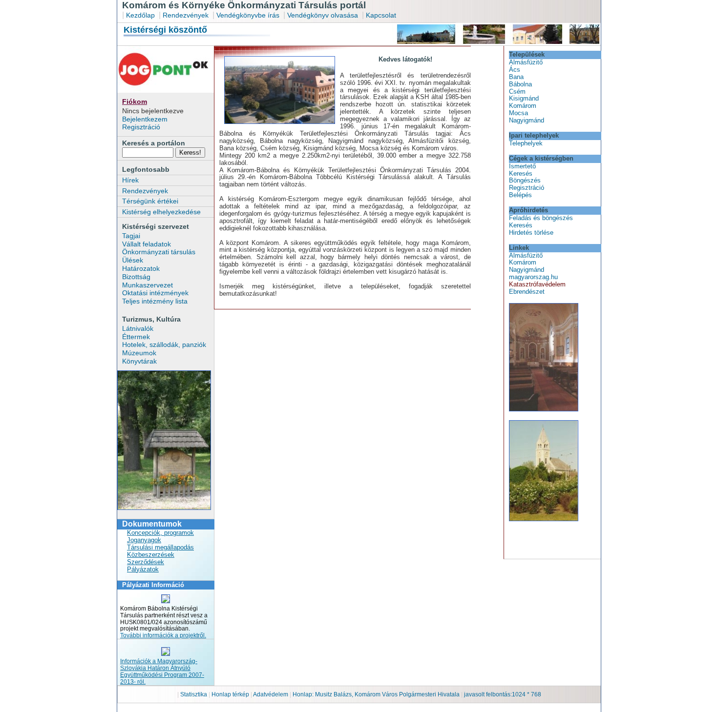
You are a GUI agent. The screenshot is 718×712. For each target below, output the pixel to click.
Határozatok (141, 268)
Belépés (520, 195)
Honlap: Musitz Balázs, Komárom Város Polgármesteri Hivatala (376, 694)
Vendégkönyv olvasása (323, 15)
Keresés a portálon (153, 143)
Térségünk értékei (150, 201)
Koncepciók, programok (160, 532)
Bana (516, 77)
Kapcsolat (381, 15)
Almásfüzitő (526, 62)
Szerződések (145, 562)
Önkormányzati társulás (158, 252)
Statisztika (194, 694)
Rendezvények (186, 15)
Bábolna (520, 84)
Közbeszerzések (150, 554)
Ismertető (522, 166)
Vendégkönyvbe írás (248, 15)
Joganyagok (144, 540)
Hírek (130, 180)
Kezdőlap (140, 15)
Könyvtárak (139, 361)
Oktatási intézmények (155, 293)
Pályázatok (143, 569)
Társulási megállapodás (160, 547)
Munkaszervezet (147, 285)
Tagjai (131, 236)
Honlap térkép (231, 694)
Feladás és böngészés (541, 218)
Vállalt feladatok (146, 244)
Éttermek (136, 337)
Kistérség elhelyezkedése (161, 212)
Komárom (522, 105)
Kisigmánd (524, 98)
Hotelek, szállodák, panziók (164, 344)
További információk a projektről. (163, 635)
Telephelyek (526, 143)
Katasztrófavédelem (537, 284)
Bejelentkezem (145, 119)
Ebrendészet (527, 291)
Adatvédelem (270, 694)
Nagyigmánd (526, 120)
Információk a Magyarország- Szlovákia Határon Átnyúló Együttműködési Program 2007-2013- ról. (162, 671)
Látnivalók (137, 328)
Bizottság (136, 277)
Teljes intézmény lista (155, 301)
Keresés (520, 173)
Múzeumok (139, 353)
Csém (517, 91)
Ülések (132, 260)
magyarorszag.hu (533, 277)
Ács (514, 69)
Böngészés (525, 180)
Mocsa (518, 113)
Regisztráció (141, 127)
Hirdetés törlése (531, 232)
